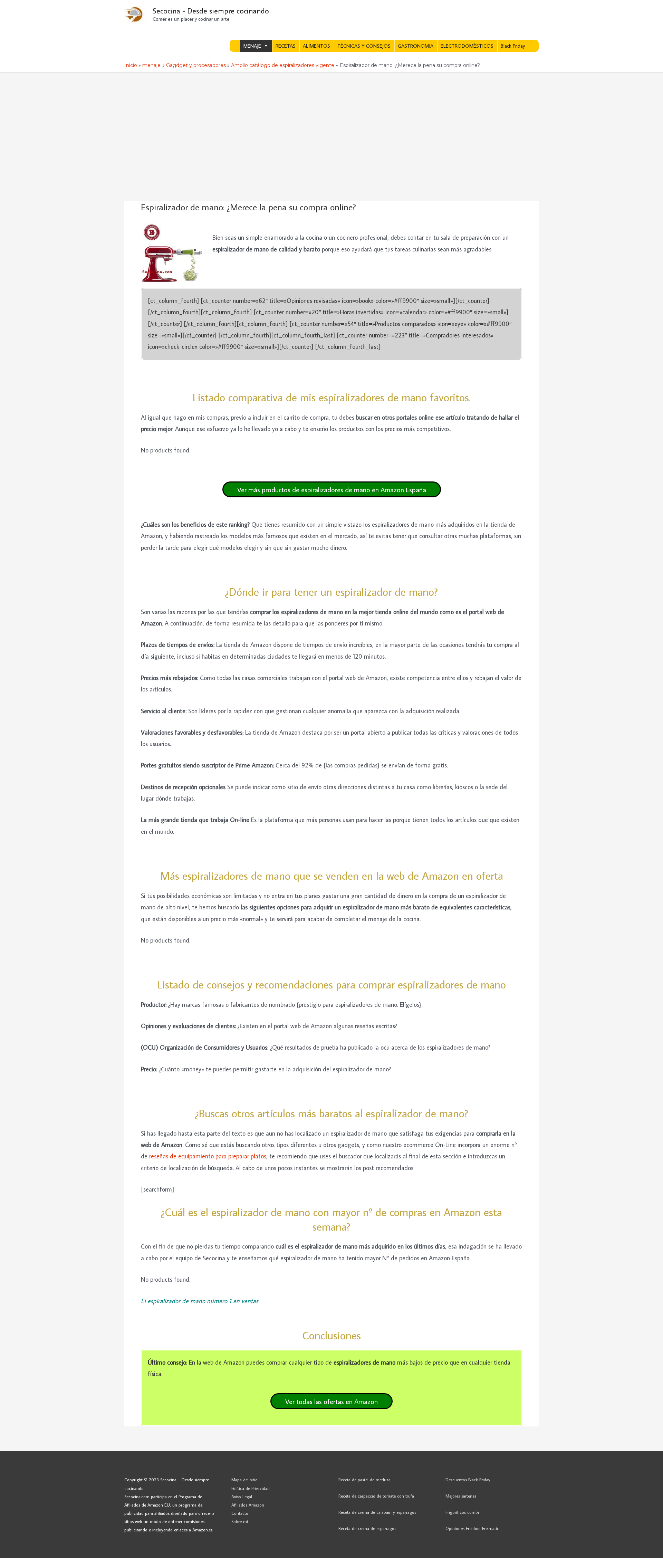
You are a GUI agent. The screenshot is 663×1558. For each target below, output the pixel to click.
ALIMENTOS (316, 45)
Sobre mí (239, 1521)
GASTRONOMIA (415, 45)
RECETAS (286, 45)
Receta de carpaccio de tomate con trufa (376, 1496)
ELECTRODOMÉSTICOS (467, 45)
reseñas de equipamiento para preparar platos (207, 1156)
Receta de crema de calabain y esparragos (377, 1512)
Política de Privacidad (250, 1488)
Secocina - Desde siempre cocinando (211, 11)
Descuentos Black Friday (467, 1479)
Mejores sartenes (460, 1496)
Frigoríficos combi (462, 1512)
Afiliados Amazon (247, 1505)
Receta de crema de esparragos (367, 1528)
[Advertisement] (331, 124)
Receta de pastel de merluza (364, 1479)
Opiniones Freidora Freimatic (472, 1528)
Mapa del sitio (244, 1479)
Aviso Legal (241, 1496)
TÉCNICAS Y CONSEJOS (364, 45)
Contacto (239, 1513)
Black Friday (513, 45)
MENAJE (252, 45)
